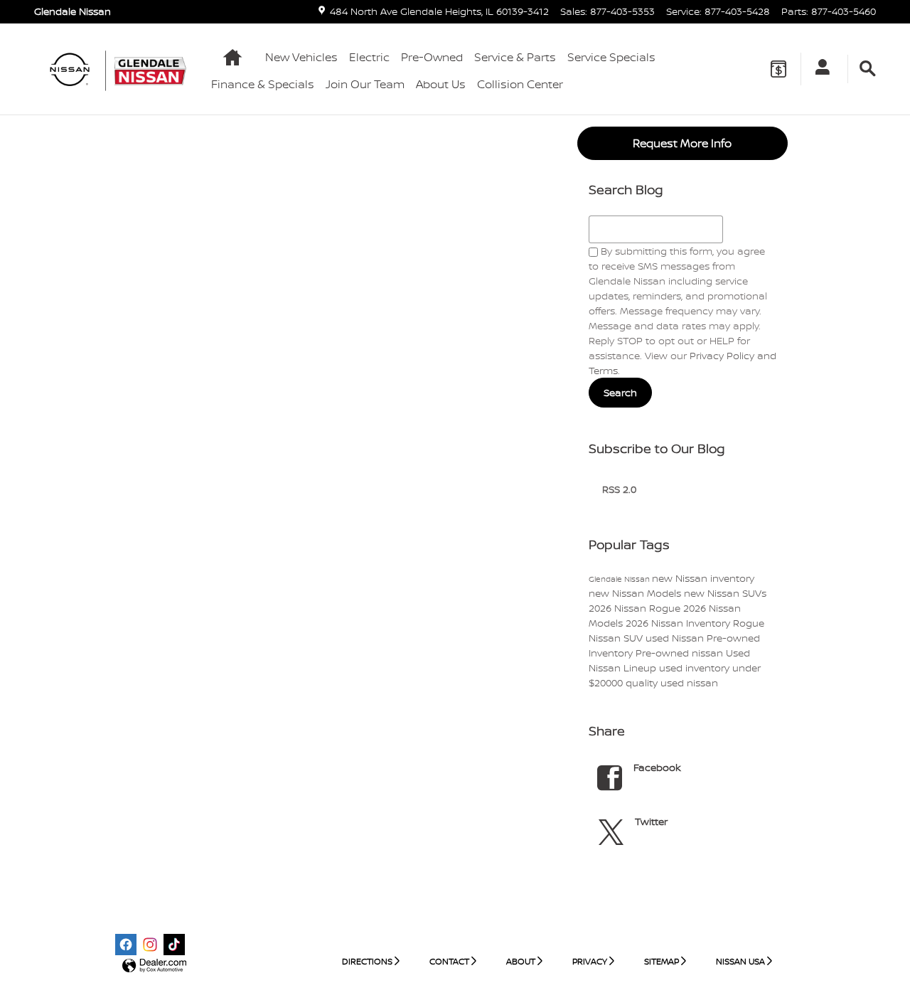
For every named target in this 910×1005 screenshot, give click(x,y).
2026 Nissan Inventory (679, 622)
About (520, 961)
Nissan (606, 637)
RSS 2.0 (617, 489)
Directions (367, 961)
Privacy (589, 961)
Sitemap (661, 961)
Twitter (651, 821)
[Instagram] (150, 944)
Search (620, 392)
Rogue (748, 622)
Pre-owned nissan (681, 652)
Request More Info (682, 143)
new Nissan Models (636, 593)
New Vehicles (301, 57)
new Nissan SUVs (725, 593)
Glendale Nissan (620, 579)
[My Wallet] (778, 69)
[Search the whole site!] (868, 69)
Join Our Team (365, 84)
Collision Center (520, 84)
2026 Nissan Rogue (636, 608)
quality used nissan (672, 682)
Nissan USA (740, 961)
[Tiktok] (174, 944)
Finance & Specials (262, 84)
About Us (441, 84)
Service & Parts (515, 57)
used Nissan (676, 637)
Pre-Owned (432, 57)
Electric (369, 57)
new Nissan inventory (703, 578)
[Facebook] (125, 944)
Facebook (657, 767)
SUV (634, 637)
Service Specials (611, 57)
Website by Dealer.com (154, 966)
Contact (449, 961)
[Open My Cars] (818, 69)
